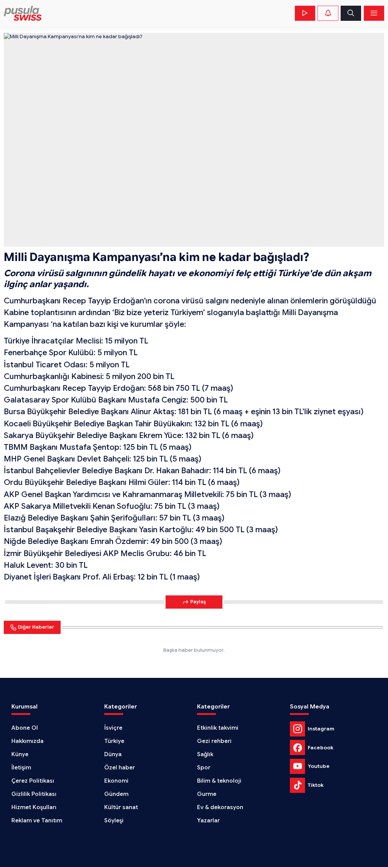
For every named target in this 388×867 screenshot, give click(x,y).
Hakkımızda (27, 741)
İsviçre (113, 727)
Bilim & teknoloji (219, 780)
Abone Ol (24, 727)
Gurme (206, 794)
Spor (203, 767)
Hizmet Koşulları (33, 807)
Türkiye (114, 741)
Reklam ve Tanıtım (36, 820)
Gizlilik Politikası (33, 794)
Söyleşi (114, 820)
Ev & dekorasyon (220, 807)
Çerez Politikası (32, 780)
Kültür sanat (121, 807)
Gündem (116, 794)
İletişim (21, 767)
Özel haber (119, 767)
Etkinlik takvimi (217, 727)
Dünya (113, 754)
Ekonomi (116, 780)
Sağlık (205, 754)
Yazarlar (208, 820)
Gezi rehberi (214, 741)
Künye (19, 754)
